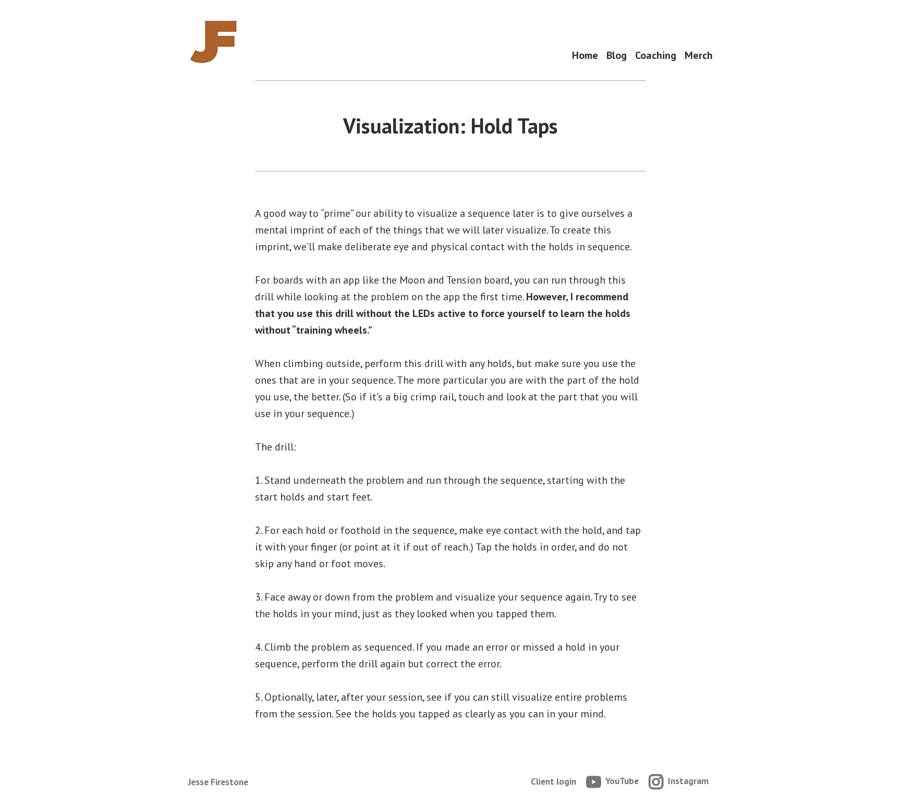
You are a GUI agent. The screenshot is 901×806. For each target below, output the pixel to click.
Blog (616, 55)
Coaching (655, 55)
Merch (699, 55)
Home (585, 55)
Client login (553, 781)
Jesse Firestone (218, 782)
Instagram (688, 781)
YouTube (622, 781)
